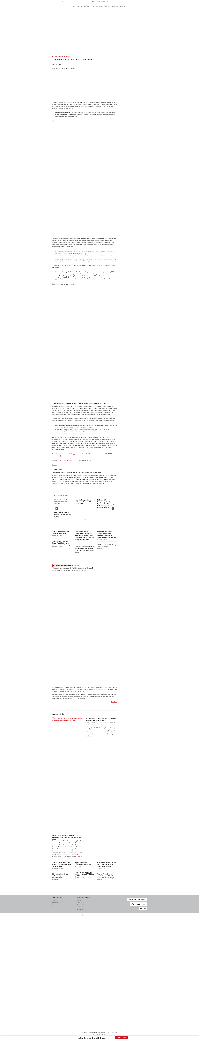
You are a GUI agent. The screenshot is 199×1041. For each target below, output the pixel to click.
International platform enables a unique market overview (62, 514)
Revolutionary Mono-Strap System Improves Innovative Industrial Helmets (101, 719)
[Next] (113, 508)
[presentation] (63, 505)
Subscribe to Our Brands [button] (137, 899)
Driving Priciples (56, 902)
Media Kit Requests (82, 907)
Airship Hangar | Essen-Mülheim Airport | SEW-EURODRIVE (84, 502)
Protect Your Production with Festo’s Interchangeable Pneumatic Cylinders (107, 864)
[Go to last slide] (57, 508)
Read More (114, 702)
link (74, 454)
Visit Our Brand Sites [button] (138, 904)
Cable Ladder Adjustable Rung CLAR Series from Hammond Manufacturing (61, 543)
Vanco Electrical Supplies (67, 460)
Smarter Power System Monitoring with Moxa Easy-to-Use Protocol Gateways (106, 876)
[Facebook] (141, 908)
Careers (54, 907)
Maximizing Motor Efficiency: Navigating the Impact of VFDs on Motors (76, 472)
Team (53, 904)
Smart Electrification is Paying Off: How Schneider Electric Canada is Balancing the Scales (66, 837)
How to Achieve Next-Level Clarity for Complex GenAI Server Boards (61, 864)
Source (54, 465)
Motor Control (65, 56)
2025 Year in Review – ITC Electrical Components (61, 532)
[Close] (198, 1037)
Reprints (79, 900)
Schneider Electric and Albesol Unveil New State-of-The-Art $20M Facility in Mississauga (85, 548)
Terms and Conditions (82, 904)
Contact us (80, 909)
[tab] (81, 519)
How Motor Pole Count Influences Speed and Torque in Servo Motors (62, 876)
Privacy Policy (80, 902)
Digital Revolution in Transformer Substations (83, 863)
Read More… (79, 856)
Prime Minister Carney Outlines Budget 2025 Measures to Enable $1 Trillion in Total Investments (106, 534)
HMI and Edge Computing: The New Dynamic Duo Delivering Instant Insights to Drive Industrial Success (105, 504)
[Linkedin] (145, 908)
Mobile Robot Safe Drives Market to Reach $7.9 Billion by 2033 (84, 874)
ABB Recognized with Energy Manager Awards (106, 546)
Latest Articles (56, 56)
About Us (54, 900)
